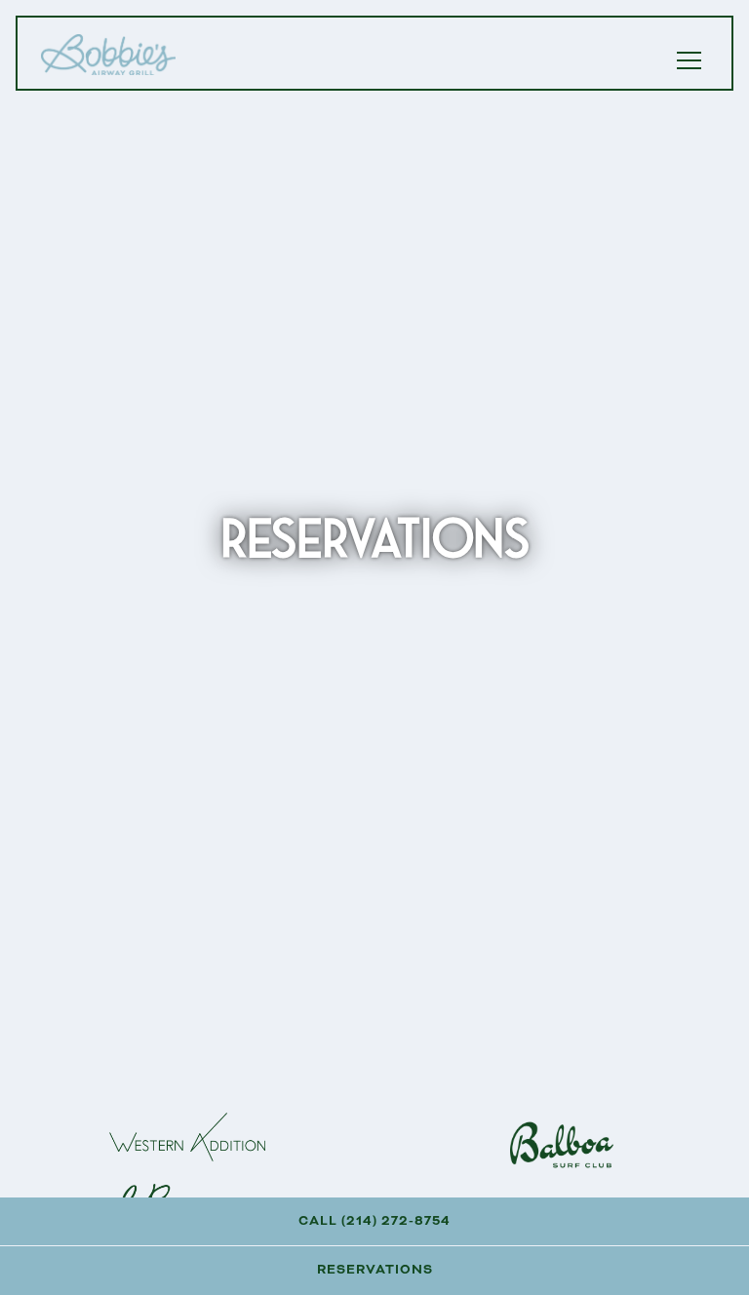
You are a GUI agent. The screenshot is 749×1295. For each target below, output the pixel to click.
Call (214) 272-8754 (374, 1221)
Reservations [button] (375, 1269)
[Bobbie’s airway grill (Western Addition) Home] (109, 52)
